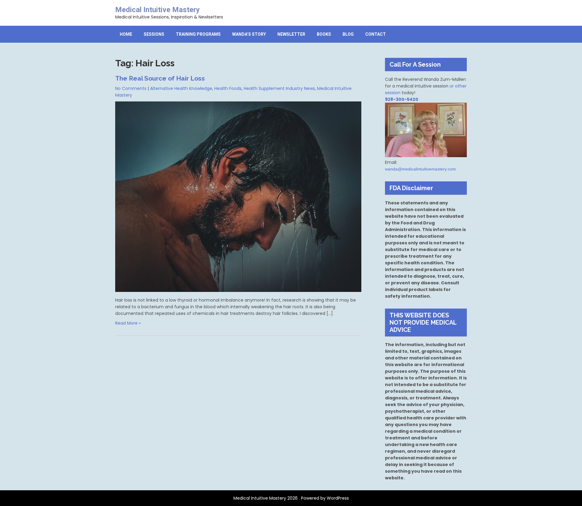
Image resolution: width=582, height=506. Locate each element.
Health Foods (228, 88)
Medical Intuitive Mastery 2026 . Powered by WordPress (291, 498)
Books (324, 34)
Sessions (154, 34)
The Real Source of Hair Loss (160, 78)
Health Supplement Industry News (279, 88)
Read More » (128, 323)
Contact (375, 34)
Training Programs (198, 34)
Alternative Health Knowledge (181, 88)
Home (126, 34)
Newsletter (291, 34)
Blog (348, 34)
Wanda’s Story (249, 34)
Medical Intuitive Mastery (157, 9)
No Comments (130, 88)
